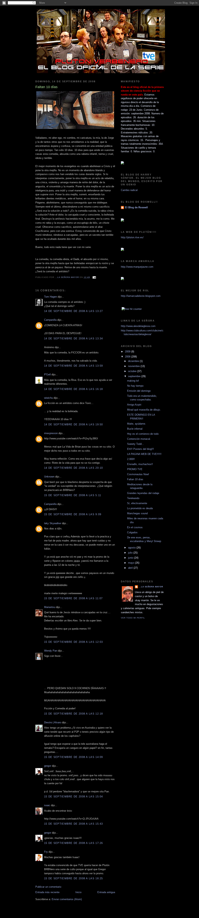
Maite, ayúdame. (136, 423)
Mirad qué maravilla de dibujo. (144, 409)
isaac (47, 805)
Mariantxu (49, 607)
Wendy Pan (50, 650)
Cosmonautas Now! (138, 474)
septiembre (134, 376)
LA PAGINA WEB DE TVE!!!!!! (144, 454)
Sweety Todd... (135, 443)
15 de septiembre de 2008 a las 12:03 (73, 641)
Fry (46, 851)
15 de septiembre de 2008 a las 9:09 (72, 514)
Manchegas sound (137, 513)
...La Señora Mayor (151, 587)
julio (130, 552)
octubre (132, 371)
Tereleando (133, 498)
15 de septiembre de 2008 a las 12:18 (73, 713)
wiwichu (48, 397)
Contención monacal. (139, 438)
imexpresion (51, 433)
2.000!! (131, 459)
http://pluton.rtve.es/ (132, 237)
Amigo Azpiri (134, 404)
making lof (133, 380)
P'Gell (47, 374)
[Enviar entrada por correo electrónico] (94, 277)
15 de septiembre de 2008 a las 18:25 (73, 878)
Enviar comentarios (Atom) (67, 899)
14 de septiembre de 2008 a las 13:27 (73, 311)
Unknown (49, 476)
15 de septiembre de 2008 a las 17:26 (73, 843)
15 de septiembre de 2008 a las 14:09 (73, 757)
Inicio (78, 892)
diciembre (134, 361)
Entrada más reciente (47, 892)
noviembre (134, 366)
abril (131, 567)
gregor (47, 765)
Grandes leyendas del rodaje (143, 493)
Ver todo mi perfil (133, 618)
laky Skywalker (52, 523)
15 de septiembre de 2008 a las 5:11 (72, 495)
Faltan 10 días (135, 479)
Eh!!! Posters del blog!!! (140, 449)
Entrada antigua (106, 892)
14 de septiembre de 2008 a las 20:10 (73, 467)
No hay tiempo (135, 385)
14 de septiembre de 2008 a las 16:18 (73, 389)
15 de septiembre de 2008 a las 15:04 (73, 796)
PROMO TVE (134, 469)
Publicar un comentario (48, 886)
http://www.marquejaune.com (137, 266)
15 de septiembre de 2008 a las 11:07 (73, 598)
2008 (128, 356)
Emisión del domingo (139, 390)
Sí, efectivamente (137, 503)
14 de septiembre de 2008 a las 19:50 (73, 424)
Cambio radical (129, 190)
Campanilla (50, 319)
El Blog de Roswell (136, 207)
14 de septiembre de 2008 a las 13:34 (73, 338)
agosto (132, 547)
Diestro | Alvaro (52, 722)
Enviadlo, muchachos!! (140, 464)
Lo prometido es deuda (140, 508)
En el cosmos (135, 527)
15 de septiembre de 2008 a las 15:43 (73, 823)
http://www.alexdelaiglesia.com (138, 326)
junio (131, 557)
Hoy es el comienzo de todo (143, 433)
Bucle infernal (134, 428)
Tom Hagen (50, 296)
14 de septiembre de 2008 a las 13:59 (73, 365)
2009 (128, 351)
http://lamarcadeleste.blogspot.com (141, 295)
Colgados (132, 532)
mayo (131, 562)
